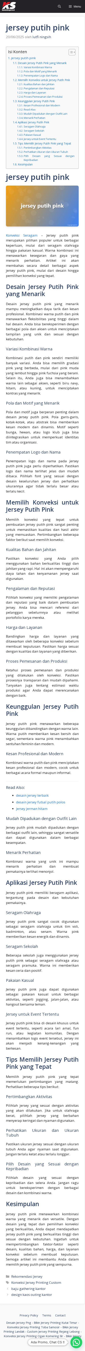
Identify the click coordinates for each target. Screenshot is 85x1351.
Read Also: (30, 109)
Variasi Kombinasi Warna (38, 67)
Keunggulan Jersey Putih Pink (36, 101)
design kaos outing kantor (31, 1294)
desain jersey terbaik (32, 795)
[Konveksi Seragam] (9, 6)
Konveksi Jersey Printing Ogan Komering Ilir (33, 1336)
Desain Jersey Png (18, 1323)
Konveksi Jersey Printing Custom (36, 1282)
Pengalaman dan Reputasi (39, 88)
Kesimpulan (25, 164)
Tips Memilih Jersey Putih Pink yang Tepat (44, 143)
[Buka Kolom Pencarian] (59, 6)
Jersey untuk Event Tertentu (40, 139)
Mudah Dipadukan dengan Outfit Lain (45, 113)
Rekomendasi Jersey (26, 1276)
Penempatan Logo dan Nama (41, 75)
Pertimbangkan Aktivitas (37, 147)
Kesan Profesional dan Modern (42, 105)
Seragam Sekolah (34, 130)
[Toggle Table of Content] (70, 52)
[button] (76, 1342)
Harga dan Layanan (35, 92)
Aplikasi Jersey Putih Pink (33, 122)
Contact (60, 1315)
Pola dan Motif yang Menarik (40, 71)
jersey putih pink (23, 58)
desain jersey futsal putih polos (40, 802)
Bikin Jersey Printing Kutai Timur (55, 1323)
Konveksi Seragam (21, 235)
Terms (46, 1315)
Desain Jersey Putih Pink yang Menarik (42, 63)
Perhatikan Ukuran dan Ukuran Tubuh (46, 152)
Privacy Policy (29, 1315)
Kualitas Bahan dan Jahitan (39, 84)
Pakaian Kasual (32, 135)
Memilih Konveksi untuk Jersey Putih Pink (44, 80)
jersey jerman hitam (31, 808)
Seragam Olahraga (34, 126)
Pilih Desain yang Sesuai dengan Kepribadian (49, 158)
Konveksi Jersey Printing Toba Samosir (33, 1327)
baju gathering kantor (28, 1288)
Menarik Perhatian (34, 118)
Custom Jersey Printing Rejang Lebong (53, 1331)
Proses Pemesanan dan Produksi (43, 96)
